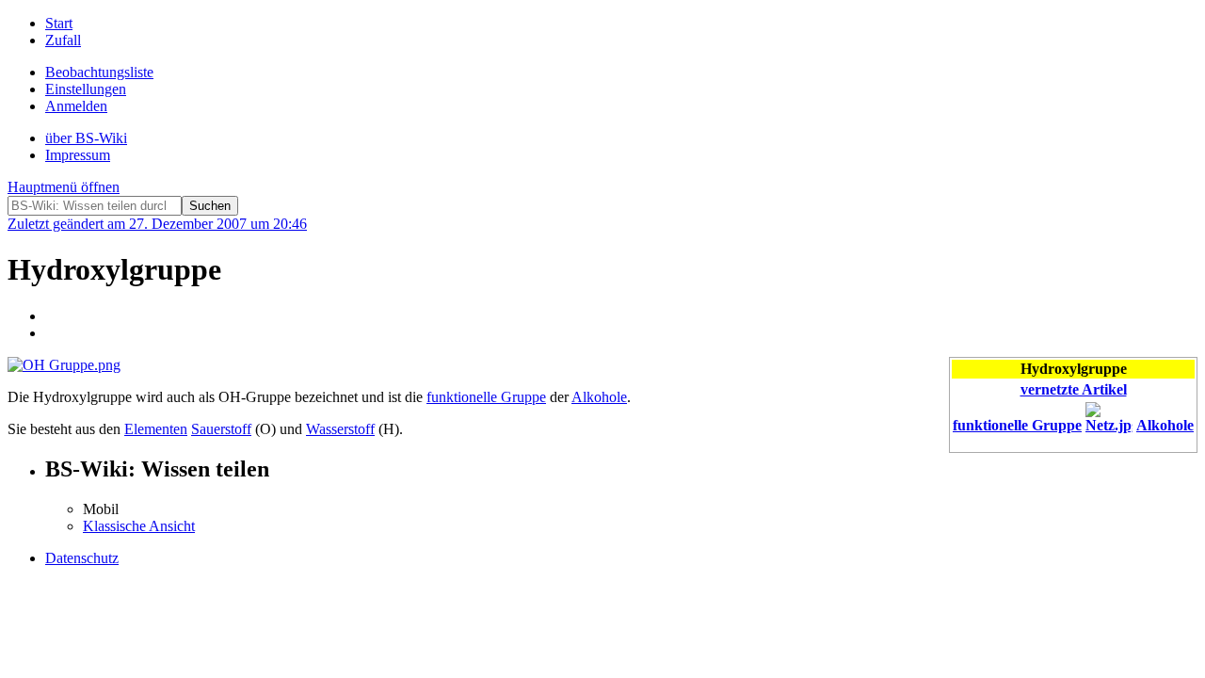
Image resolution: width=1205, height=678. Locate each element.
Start (58, 23)
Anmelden (76, 106)
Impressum (77, 155)
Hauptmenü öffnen (64, 187)
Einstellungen (85, 89)
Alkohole (1165, 425)
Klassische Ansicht (139, 526)
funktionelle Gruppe (1017, 425)
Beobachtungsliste (99, 72)
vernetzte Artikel (1073, 389)
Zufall (63, 40)
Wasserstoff (340, 429)
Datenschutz (82, 558)
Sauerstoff (221, 429)
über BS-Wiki (86, 138)
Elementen (155, 429)
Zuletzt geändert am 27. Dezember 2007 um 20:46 (157, 224)
